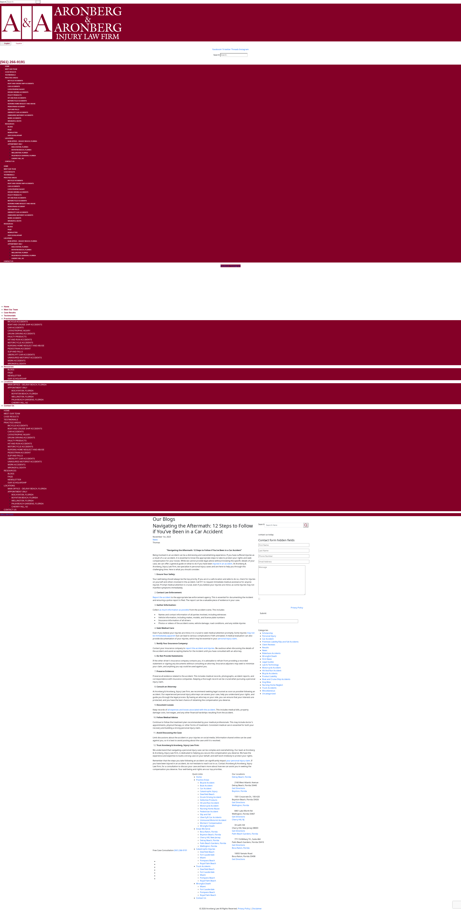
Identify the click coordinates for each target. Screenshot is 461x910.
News (155, 539)
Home (7, 66)
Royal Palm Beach (208, 863)
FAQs (10, 130)
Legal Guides (268, 662)
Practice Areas (11, 78)
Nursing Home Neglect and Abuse (21, 104)
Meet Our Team (11, 69)
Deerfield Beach (207, 794)
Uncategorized (269, 693)
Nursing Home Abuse (209, 808)
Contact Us (9, 161)
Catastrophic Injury (16, 89)
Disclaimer (257, 908)
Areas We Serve (203, 829)
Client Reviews (268, 644)
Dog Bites (266, 682)
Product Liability (269, 676)
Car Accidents (14, 86)
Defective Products (208, 800)
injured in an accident (222, 563)
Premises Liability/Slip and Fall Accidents (280, 641)
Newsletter (13, 132)
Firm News (267, 659)
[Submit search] (38, 2)
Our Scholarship (15, 135)
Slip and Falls (13, 109)
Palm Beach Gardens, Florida (24, 155)
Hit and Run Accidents (17, 98)
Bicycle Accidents (15, 81)
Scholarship (267, 633)
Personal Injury (269, 636)
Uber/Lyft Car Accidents (18, 112)
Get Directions (238, 788)
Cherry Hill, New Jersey (210, 837)
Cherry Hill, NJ (18, 158)
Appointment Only (15, 144)
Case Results (10, 72)
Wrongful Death (14, 121)
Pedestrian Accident (16, 106)
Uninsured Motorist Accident (213, 820)
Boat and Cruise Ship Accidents (21, 83)
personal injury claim (227, 638)
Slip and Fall (205, 814)
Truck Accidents (269, 688)
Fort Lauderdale (207, 854)
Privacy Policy (297, 607)
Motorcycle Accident (271, 667)
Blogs (10, 127)
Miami (203, 857)
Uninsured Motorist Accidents (20, 115)
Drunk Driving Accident (210, 797)
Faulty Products (15, 95)
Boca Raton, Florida (20, 147)
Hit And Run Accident (271, 670)
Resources (9, 124)
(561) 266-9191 (180, 850)
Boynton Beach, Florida (21, 150)
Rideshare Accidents (271, 653)
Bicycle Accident (207, 782)
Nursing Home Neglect (272, 685)
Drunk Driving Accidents (18, 92)
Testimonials (10, 75)
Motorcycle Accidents (17, 101)
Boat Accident (206, 785)
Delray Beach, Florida (209, 840)
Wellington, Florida (20, 153)
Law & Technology (270, 664)
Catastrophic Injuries (205, 849)
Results (265, 647)
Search (3, 1)
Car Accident (268, 639)
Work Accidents (14, 118)
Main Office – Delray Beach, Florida (22, 141)
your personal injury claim (238, 760)
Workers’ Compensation (211, 823)
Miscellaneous (268, 690)
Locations (9, 138)
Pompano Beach (207, 860)
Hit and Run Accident (209, 803)
